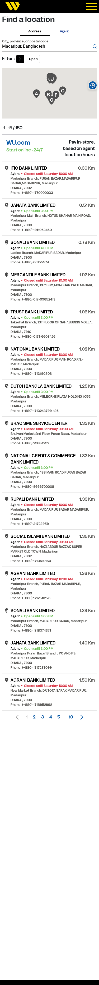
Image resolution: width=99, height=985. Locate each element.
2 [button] (34, 717)
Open (33, 59)
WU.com (18, 142)
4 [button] (50, 717)
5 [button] (58, 717)
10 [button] (71, 717)
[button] (80, 717)
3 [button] (42, 717)
